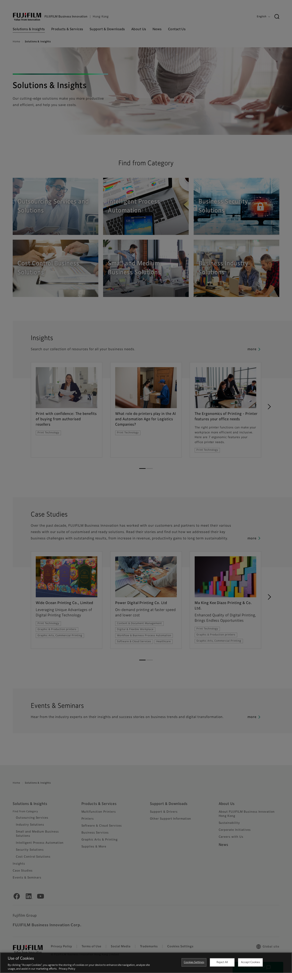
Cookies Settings (194, 962)
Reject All (222, 962)
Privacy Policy (67, 969)
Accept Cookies (250, 962)
